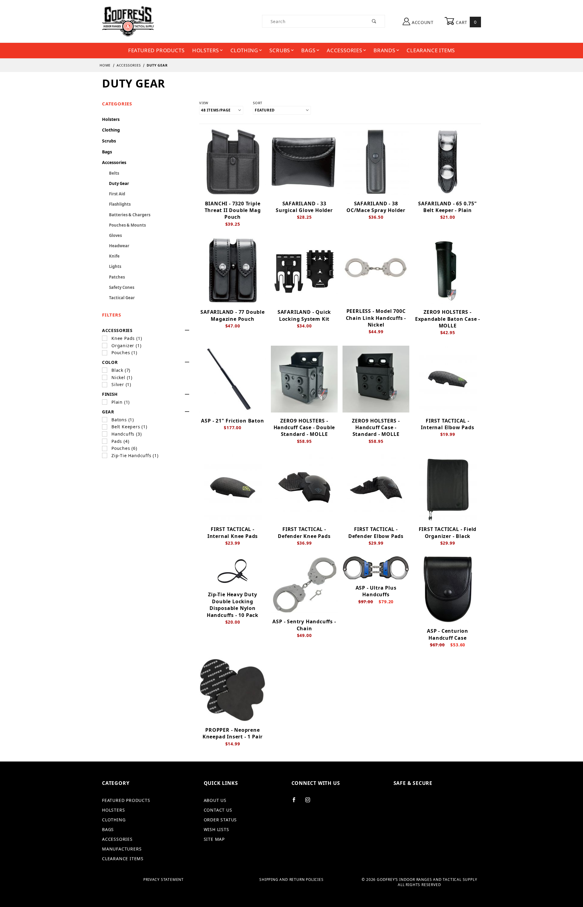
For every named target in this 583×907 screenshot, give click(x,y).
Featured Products (156, 50)
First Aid (117, 194)
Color (110, 362)
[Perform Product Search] (374, 21)
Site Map (214, 839)
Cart (466, 22)
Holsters (205, 50)
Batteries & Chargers (129, 214)
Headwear (119, 245)
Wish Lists (216, 829)
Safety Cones (121, 287)
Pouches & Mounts (127, 225)
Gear (108, 412)
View (203, 103)
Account (422, 22)
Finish (110, 394)
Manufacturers (121, 849)
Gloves (115, 235)
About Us (215, 800)
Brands (384, 50)
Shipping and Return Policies (291, 879)
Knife (114, 256)
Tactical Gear (122, 297)
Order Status (220, 820)
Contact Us (218, 810)
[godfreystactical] (128, 21)
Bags (308, 50)
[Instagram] (310, 802)
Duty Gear (119, 183)
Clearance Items (431, 50)
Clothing (244, 50)
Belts (114, 173)
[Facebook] (297, 802)
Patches (117, 277)
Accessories (344, 50)
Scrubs (279, 50)
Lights (115, 266)
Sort (257, 103)
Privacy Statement (163, 879)
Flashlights (120, 204)
